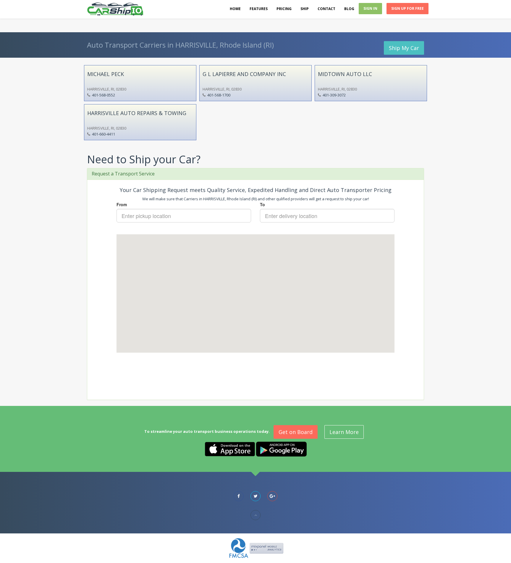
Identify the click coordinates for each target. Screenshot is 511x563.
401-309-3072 (334, 95)
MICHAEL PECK (105, 74)
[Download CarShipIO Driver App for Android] (281, 448)
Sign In (370, 8)
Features (259, 8)
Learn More (344, 431)
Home (235, 8)
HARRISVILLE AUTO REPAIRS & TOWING (136, 113)
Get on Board (296, 431)
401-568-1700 (218, 95)
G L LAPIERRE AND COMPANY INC (244, 74)
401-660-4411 (103, 134)
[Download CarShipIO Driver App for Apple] (230, 448)
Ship (304, 8)
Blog (349, 8)
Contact (326, 8)
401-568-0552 (103, 95)
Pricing (284, 8)
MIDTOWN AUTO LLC (345, 74)
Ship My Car (404, 47)
